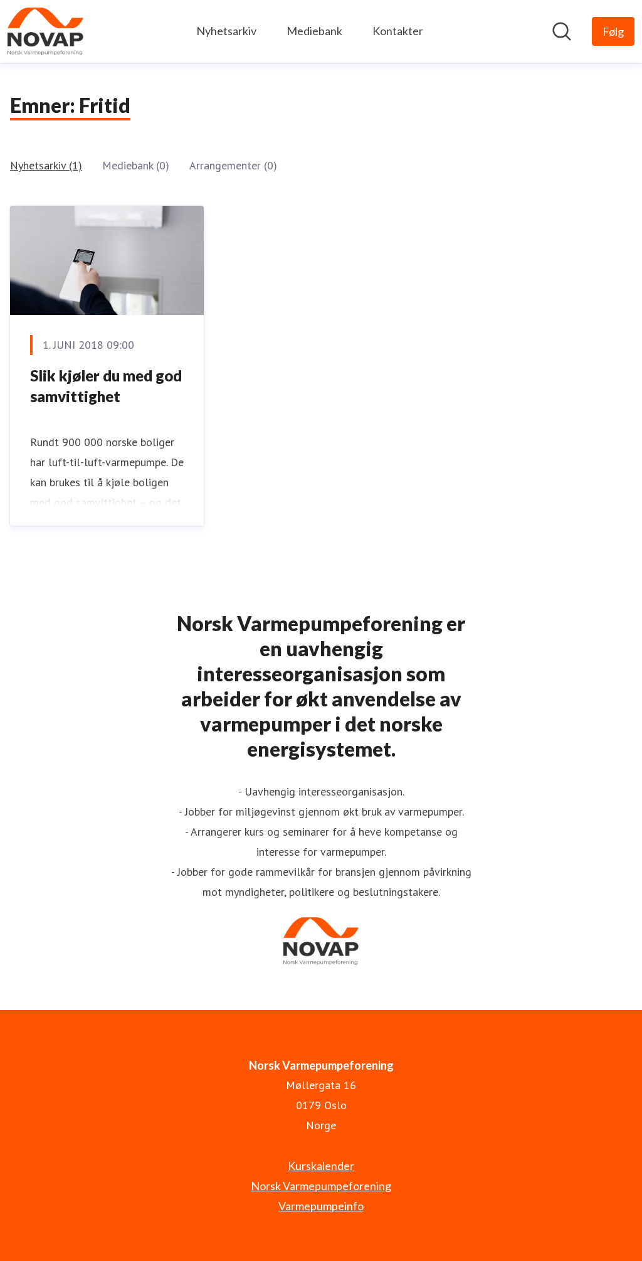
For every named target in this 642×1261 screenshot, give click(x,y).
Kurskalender (321, 1166)
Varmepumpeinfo (321, 1206)
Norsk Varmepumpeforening (321, 1186)
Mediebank (314, 31)
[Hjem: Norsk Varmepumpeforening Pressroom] (45, 31)
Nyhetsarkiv (226, 31)
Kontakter (397, 31)
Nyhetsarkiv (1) (46, 165)
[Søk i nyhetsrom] (562, 31)
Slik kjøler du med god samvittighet (106, 386)
